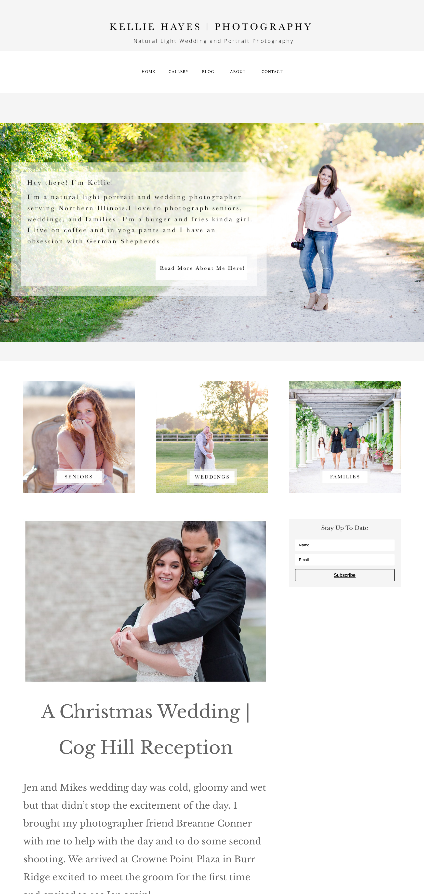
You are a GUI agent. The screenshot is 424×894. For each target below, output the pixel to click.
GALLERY (178, 72)
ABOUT (238, 72)
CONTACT (272, 72)
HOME (148, 72)
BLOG (208, 72)
